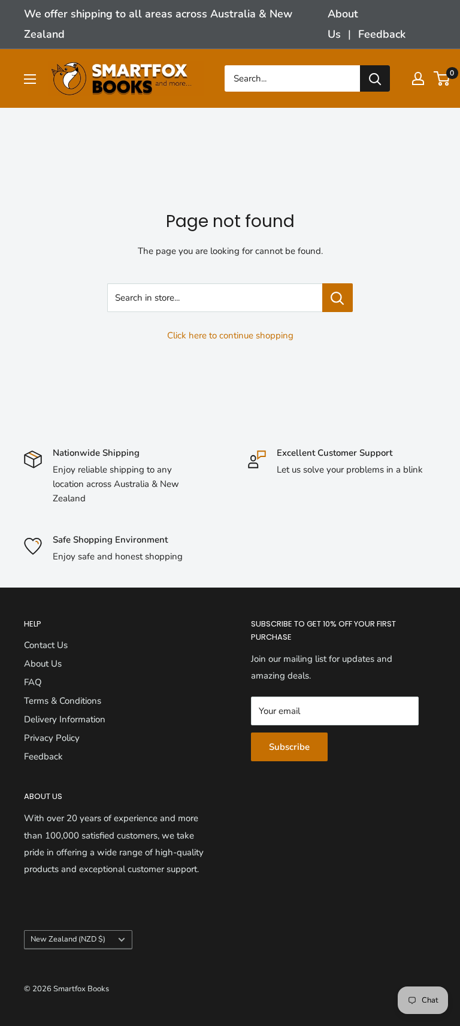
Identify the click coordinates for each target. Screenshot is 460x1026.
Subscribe (289, 747)
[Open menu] (30, 79)
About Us (43, 664)
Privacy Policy (52, 738)
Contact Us (46, 645)
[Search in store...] (337, 297)
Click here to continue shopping (230, 335)
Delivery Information (64, 719)
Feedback (381, 34)
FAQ (33, 682)
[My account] (418, 78)
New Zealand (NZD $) (68, 939)
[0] (442, 78)
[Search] (375, 78)
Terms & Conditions (62, 701)
